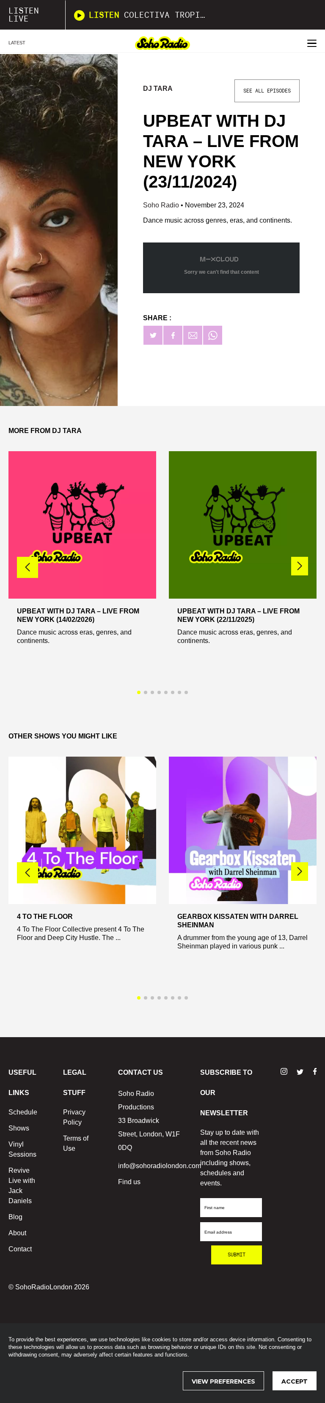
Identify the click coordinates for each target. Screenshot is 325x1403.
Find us (129, 1181)
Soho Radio (162, 205)
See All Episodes (267, 90)
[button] (299, 566)
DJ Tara (158, 88)
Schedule (22, 1112)
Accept (294, 1381)
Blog (15, 1216)
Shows (18, 1128)
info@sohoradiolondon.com (159, 1165)
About (17, 1233)
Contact (20, 1249)
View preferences (223, 1381)
